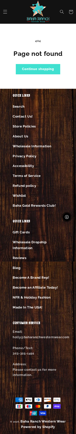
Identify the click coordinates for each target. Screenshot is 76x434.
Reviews (19, 258)
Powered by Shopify (38, 427)
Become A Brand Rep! (31, 277)
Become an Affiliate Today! (35, 287)
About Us (20, 136)
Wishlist (19, 196)
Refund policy (24, 186)
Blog (17, 268)
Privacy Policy (24, 156)
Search (19, 106)
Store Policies (24, 126)
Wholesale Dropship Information (30, 245)
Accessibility (23, 166)
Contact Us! (23, 116)
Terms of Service (27, 176)
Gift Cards (21, 232)
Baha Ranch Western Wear (43, 421)
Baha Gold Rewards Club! (34, 205)
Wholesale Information (32, 146)
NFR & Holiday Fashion (31, 297)
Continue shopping (38, 69)
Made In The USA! (27, 307)
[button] (5, 11)
